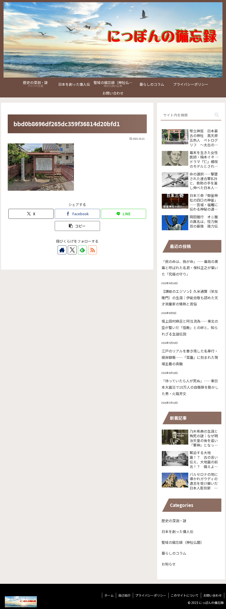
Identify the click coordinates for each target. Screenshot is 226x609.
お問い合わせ (212, 595)
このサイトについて (185, 595)
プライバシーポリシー (150, 595)
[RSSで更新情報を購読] (92, 250)
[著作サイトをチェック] (62, 250)
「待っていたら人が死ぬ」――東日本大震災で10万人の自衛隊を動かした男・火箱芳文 (190, 387)
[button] (77, 226)
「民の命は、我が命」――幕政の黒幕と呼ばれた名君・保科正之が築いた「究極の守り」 (190, 268)
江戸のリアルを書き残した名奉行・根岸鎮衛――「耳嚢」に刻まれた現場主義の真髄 (190, 357)
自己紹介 (124, 595)
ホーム (109, 595)
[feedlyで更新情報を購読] (82, 250)
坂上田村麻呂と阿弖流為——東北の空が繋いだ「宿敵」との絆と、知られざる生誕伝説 (190, 327)
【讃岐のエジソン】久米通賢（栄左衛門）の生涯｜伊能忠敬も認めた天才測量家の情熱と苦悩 (190, 298)
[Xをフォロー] (72, 250)
